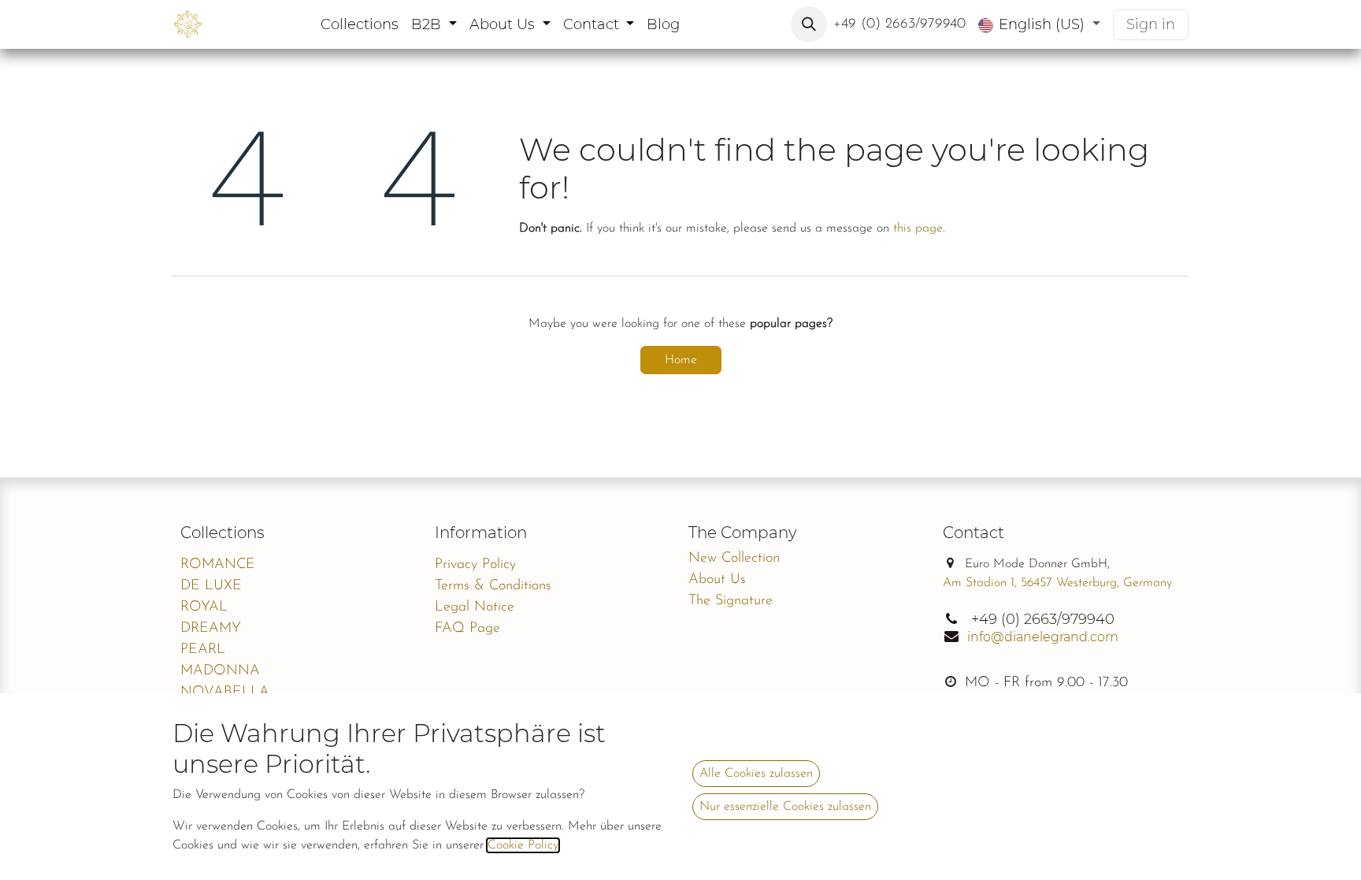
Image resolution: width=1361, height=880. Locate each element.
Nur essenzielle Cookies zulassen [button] (785, 806)
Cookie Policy (523, 845)
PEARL (202, 650)
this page (918, 228)
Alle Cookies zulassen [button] (756, 773)
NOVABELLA (224, 692)
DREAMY (210, 629)
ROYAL (204, 607)
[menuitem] (359, 25)
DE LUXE (211, 586)
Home (681, 360)
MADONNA (220, 671)
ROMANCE (217, 565)
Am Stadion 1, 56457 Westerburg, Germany (1057, 583)
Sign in (1150, 24)
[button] (809, 24)
